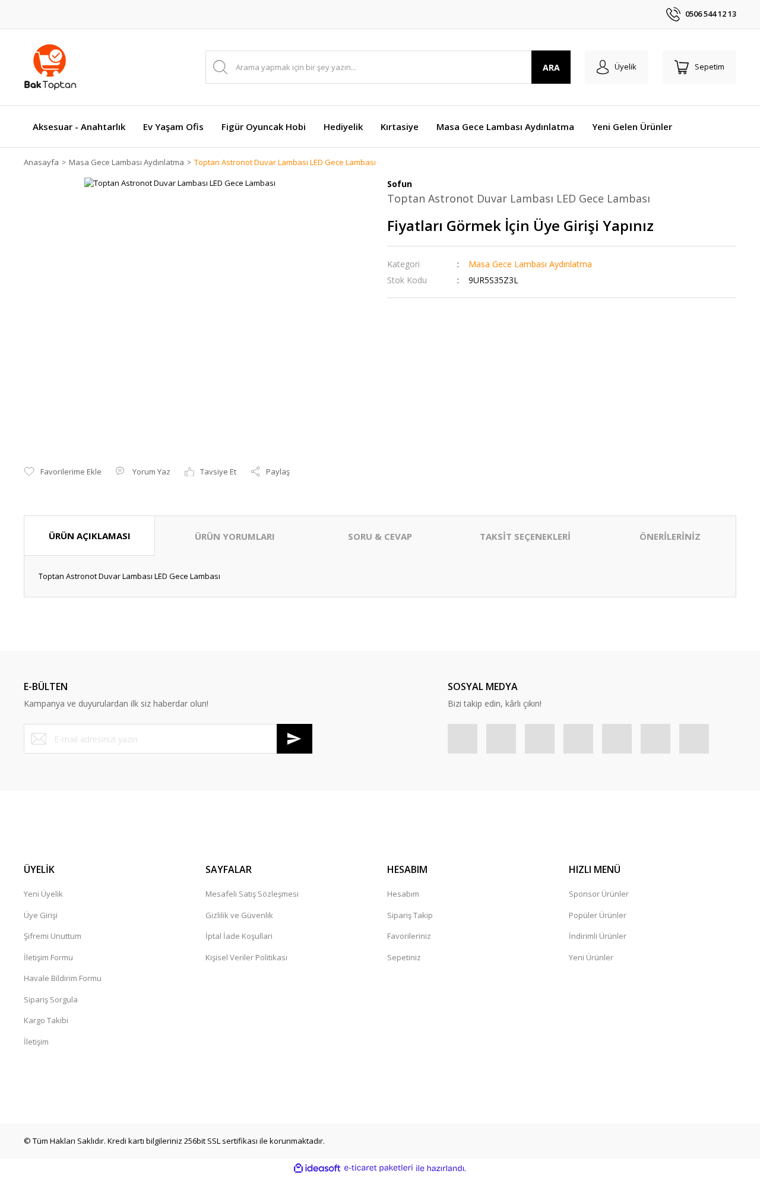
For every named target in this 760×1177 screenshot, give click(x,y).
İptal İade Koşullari (239, 936)
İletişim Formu (48, 957)
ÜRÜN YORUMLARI (235, 536)
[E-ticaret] (378, 1168)
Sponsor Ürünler (599, 893)
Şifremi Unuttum (52, 936)
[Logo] (50, 67)
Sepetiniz (404, 957)
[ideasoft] (317, 1168)
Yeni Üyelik (43, 893)
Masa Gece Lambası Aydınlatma (530, 264)
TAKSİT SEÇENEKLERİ (525, 536)
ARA (551, 67)
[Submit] (294, 739)
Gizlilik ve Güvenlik (239, 915)
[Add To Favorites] (63, 472)
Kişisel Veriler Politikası (246, 957)
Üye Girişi (41, 915)
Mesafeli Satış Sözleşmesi (252, 893)
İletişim (36, 1041)
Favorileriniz (409, 936)
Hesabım (403, 893)
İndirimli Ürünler (597, 936)
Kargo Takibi (46, 1020)
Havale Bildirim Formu (63, 978)
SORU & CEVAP (380, 536)
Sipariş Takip (410, 915)
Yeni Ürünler (591, 957)
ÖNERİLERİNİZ (670, 536)
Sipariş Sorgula (51, 999)
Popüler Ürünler (597, 915)
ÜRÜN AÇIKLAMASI (90, 536)
